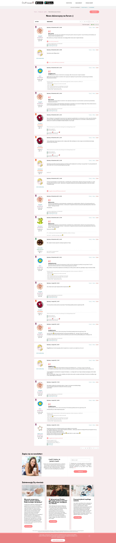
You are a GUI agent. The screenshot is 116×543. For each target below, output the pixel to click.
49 (86, 21)
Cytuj (90, 27)
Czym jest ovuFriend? (75, 7)
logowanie (91, 7)
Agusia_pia (40, 433)
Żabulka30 (40, 226)
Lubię (93, 27)
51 (91, 448)
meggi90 (40, 36)
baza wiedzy (79, 3)
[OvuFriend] (27, 3)
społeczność (89, 3)
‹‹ (80, 21)
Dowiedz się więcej (61, 537)
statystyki (69, 3)
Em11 (40, 76)
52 (93, 21)
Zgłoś (97, 27)
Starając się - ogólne (42, 11)
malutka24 (40, 169)
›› (97, 21)
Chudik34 (40, 123)
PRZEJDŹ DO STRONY (58, 540)
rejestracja (84, 7)
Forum (35, 11)
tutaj (74, 467)
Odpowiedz (94, 11)
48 (84, 21)
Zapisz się (80, 471)
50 (89, 448)
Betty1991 (40, 247)
